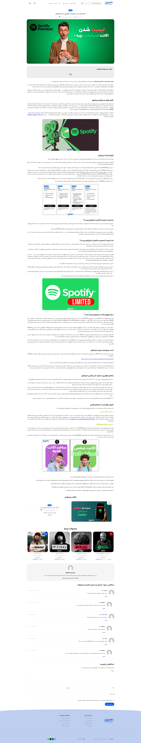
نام (113, 688)
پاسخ (106, 596)
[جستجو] (82, 3)
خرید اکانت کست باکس (64, 721)
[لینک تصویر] (108, 720)
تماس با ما (89, 726)
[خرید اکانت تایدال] (59, 542)
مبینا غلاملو (71, 17)
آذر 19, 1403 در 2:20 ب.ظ (32, 638)
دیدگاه (112, 671)
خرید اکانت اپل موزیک (81, 553)
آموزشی (70, 10)
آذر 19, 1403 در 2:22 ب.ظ (32, 650)
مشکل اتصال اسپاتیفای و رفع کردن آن (49, 507)
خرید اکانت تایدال (59, 553)
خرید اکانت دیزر (37, 553)
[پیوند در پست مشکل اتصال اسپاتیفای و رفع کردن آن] (91, 511)
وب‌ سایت (112, 694)
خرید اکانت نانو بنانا (65, 726)
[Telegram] (55, 739)
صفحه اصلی (89, 718)
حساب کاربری (89, 721)
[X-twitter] (50, 739)
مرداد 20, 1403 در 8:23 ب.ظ (33, 590)
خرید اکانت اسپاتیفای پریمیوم (103, 553)
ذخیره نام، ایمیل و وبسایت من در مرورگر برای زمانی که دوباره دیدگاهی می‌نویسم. (95, 700)
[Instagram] (53, 739)
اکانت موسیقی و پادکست (103, 555)
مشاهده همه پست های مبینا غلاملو (70, 578)
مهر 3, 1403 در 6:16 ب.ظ (32, 614)
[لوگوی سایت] (108, 3)
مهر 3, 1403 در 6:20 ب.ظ (32, 626)
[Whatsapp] (48, 739)
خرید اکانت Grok (65, 718)
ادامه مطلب (49, 515)
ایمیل (68, 688)
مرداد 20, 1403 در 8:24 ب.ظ (32, 602)
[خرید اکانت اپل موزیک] (81, 542)
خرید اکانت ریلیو (65, 723)
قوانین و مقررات (88, 723)
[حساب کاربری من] (34, 3)
